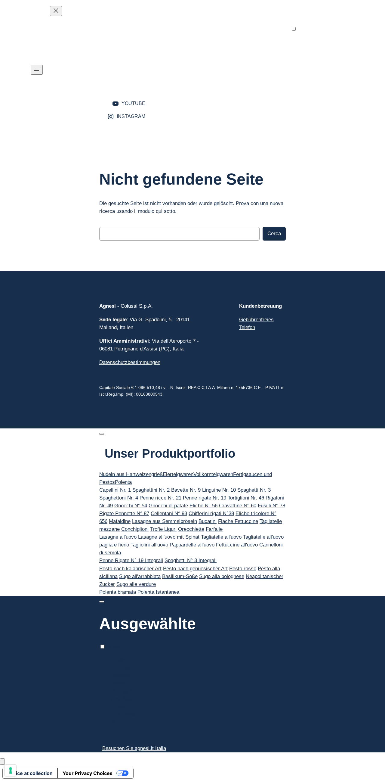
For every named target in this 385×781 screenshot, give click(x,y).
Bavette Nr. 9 (186, 490)
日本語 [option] (310, 89)
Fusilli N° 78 (271, 506)
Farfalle (214, 529)
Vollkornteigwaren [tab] (213, 474)
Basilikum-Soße (180, 576)
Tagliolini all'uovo (149, 545)
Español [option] (312, 58)
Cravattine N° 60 (237, 506)
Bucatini (208, 521)
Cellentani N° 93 (169, 513)
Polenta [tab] (123, 482)
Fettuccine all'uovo (237, 545)
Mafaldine (120, 521)
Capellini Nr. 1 (115, 490)
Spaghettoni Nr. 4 (118, 498)
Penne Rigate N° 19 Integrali (131, 560)
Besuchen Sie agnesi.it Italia (134, 748)
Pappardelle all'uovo (192, 545)
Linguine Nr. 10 (219, 490)
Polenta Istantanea (158, 592)
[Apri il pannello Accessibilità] (2, 761)
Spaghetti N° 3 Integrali (191, 560)
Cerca (274, 233)
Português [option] (314, 73)
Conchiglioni (135, 529)
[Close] (101, 434)
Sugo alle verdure (136, 584)
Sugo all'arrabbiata (140, 576)
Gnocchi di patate (168, 506)
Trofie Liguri (163, 529)
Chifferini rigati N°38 (211, 513)
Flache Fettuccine (238, 521)
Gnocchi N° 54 (130, 506)
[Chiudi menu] (56, 11)
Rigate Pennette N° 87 (124, 513)
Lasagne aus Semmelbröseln (164, 521)
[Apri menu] (37, 70)
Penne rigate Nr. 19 (204, 498)
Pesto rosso (242, 568)
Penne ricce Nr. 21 (160, 498)
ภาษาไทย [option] (313, 81)
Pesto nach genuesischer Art (195, 568)
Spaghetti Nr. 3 (254, 490)
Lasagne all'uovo (118, 537)
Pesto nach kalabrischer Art (130, 568)
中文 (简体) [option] (315, 97)
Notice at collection (30, 773)
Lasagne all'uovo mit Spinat (168, 537)
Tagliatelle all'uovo (221, 537)
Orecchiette (191, 529)
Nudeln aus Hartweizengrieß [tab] (131, 474)
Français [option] (312, 50)
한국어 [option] (310, 104)
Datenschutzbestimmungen (129, 362)
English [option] (311, 42)
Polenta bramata (117, 592)
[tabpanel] (192, 509)
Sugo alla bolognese (221, 576)
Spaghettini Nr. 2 (151, 490)
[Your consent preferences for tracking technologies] (10, 770)
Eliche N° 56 (203, 506)
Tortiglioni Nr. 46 (246, 498)
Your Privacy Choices (87, 773)
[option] (315, 42)
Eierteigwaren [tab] (178, 474)
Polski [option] (309, 65)
